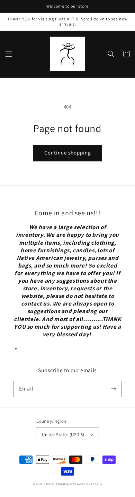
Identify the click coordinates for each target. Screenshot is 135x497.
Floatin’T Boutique (58, 484)
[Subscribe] (113, 388)
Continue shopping (67, 152)
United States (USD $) (63, 435)
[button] (8, 54)
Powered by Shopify (87, 484)
